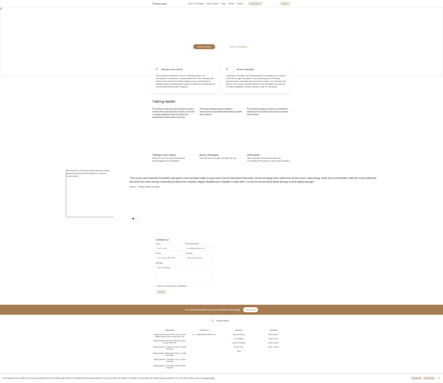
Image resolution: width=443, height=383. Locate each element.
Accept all (416, 378)
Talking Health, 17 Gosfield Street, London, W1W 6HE (169, 367)
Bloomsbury (273, 334)
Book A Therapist (196, 3)
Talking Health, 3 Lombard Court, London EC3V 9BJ (169, 360)
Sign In (285, 3)
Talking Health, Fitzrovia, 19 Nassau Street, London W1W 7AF (169, 342)
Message (159, 263)
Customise (429, 378)
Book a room (204, 46)
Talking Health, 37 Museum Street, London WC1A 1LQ (169, 348)
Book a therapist (238, 46)
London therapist (239, 343)
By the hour (238, 347)
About (240, 3)
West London (273, 347)
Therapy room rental (171, 69)
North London (273, 343)
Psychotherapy (239, 334)
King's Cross (273, 339)
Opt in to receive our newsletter (172, 286)
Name (158, 244)
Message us (255, 3)
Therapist (189, 253)
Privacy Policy (208, 378)
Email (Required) (192, 244)
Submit (161, 292)
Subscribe (250, 309)
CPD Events (253, 155)
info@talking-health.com (206, 334)
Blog (223, 3)
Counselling (239, 339)
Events (231, 3)
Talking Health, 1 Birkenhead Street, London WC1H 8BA (170, 354)
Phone (158, 253)
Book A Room (213, 3)
